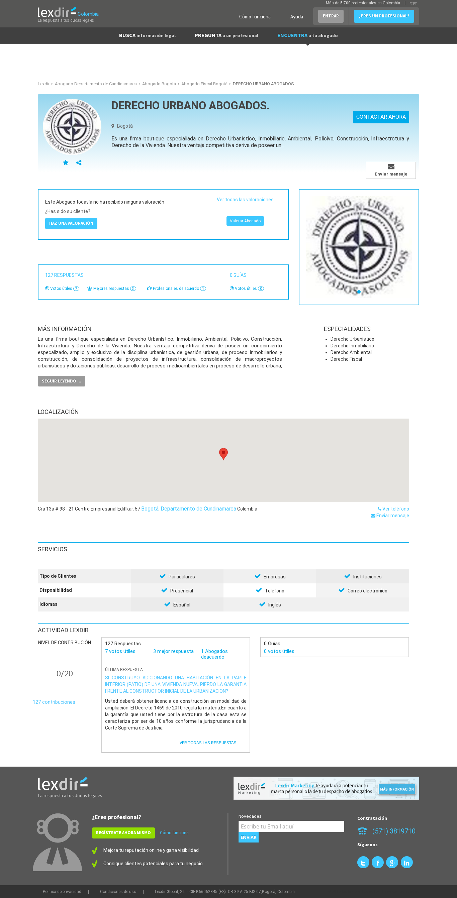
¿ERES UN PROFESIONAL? (384, 16)
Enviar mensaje (392, 515)
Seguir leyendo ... (61, 381)
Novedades (250, 816)
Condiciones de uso (118, 891)
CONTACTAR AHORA (381, 117)
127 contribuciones (54, 702)
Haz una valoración (71, 223)
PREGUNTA (226, 35)
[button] (223, 454)
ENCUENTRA (307, 35)
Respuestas (65, 275)
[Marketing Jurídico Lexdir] (326, 788)
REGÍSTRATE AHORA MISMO (123, 832)
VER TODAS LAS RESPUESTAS (208, 743)
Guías (239, 275)
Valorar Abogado (245, 221)
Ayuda (296, 16)
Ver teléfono (395, 509)
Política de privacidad (62, 891)
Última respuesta (124, 669)
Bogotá (150, 509)
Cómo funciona (255, 16)
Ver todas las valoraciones (245, 199)
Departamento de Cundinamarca (198, 509)
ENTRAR (331, 16)
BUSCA (147, 35)
